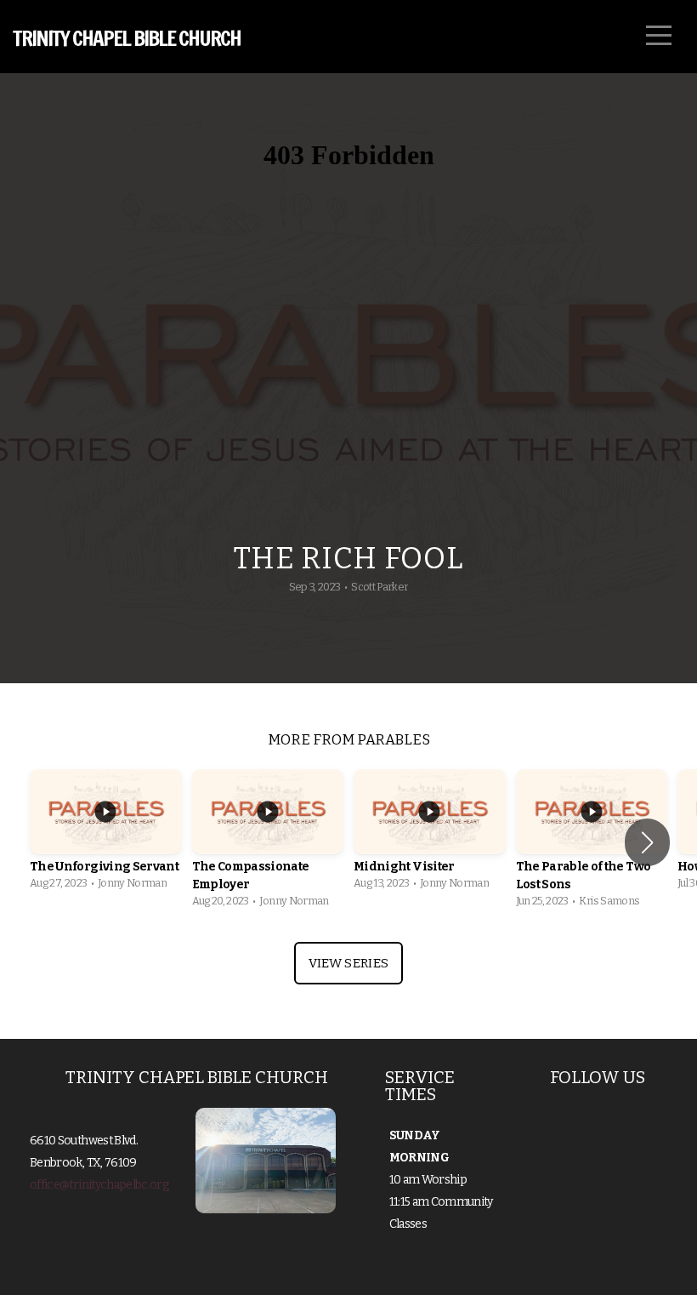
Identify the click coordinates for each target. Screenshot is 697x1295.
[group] (106, 834)
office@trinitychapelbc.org (99, 1185)
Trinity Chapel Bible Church (127, 38)
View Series (348, 963)
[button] (647, 842)
